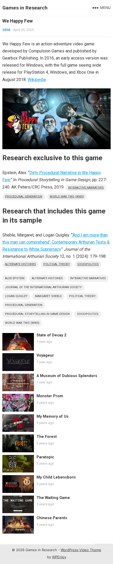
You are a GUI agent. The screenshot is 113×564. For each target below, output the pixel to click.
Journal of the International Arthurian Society (43, 287)
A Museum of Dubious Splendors (67, 376)
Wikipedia (37, 79)
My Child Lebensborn (56, 477)
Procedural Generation (23, 196)
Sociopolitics (88, 264)
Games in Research (25, 8)
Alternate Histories (20, 264)
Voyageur (45, 355)
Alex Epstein (14, 278)
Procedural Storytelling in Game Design (37, 314)
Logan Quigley (16, 296)
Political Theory (56, 264)
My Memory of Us (53, 416)
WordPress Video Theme (81, 550)
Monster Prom (50, 396)
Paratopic (45, 457)
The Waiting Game (53, 498)
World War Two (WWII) (67, 196)
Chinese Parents (52, 518)
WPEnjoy (59, 557)
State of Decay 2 (51, 335)
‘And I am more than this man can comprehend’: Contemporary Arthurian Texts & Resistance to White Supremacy (56, 242)
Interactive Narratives (86, 187)
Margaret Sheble (48, 296)
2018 (6, 30)
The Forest (47, 436)
